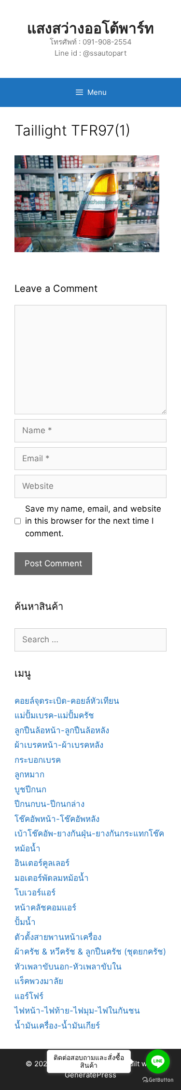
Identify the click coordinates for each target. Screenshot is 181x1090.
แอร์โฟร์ (28, 996)
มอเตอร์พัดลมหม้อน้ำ (51, 878)
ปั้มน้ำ (25, 922)
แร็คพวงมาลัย (38, 981)
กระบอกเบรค (37, 760)
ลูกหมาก (29, 774)
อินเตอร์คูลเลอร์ (42, 863)
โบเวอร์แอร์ (35, 892)
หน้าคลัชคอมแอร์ (45, 907)
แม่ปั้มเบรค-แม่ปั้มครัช (54, 715)
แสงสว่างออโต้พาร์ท (90, 28)
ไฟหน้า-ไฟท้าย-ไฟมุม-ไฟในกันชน (77, 1010)
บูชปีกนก (30, 789)
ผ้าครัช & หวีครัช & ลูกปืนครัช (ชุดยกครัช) (90, 951)
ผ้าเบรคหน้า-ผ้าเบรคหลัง (58, 745)
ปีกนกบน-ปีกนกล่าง (49, 804)
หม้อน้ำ (27, 848)
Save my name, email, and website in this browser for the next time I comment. (93, 521)
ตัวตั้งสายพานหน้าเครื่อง (57, 937)
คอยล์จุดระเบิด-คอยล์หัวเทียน (66, 701)
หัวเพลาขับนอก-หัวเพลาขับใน (68, 966)
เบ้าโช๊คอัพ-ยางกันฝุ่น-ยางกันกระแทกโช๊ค (89, 833)
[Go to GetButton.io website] (157, 1080)
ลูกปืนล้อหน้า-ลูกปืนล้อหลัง (61, 730)
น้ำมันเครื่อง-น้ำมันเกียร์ (57, 1025)
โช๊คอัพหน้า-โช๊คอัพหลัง (56, 819)
